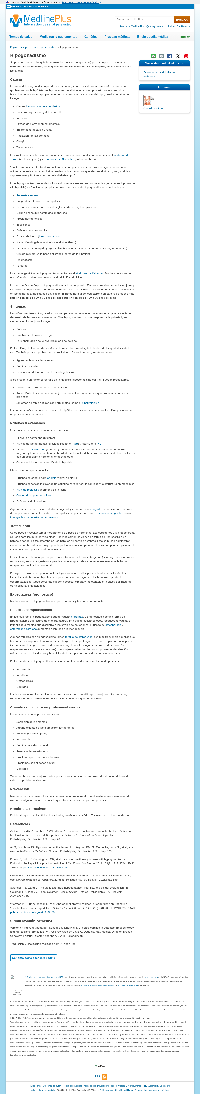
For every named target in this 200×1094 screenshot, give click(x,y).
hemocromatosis (49, 236)
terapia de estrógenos (78, 636)
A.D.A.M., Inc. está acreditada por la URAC (44, 977)
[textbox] (144, 19)
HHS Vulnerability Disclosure (156, 1086)
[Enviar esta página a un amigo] (153, 56)
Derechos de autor (52, 1086)
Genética (90, 36)
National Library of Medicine (43, 1090)
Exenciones (36, 1086)
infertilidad (77, 616)
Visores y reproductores (129, 1086)
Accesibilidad (90, 1086)
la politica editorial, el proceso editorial (98, 985)
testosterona (37, 449)
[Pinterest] (186, 56)
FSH (75, 443)
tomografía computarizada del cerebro (34, 517)
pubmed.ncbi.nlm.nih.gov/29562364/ (46, 867)
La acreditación (151, 977)
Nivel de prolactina (27, 489)
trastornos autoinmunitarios (43, 106)
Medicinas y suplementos (58, 36)
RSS (97, 1076)
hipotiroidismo (90, 402)
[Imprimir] (161, 56)
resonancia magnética (109, 513)
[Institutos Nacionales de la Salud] (9, 7)
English (185, 36)
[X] (178, 56)
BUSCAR (182, 19)
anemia (51, 477)
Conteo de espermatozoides (33, 495)
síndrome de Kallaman (90, 273)
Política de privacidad (72, 1086)
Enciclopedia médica (152, 36)
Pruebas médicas (117, 36)
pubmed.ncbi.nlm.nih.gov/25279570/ (32, 912)
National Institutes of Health (157, 1090)
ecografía (96, 509)
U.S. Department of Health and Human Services (120, 1090)
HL (99, 443)
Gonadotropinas (153, 108)
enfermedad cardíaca (23, 628)
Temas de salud (21, 36)
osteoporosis (113, 624)
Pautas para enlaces (107, 1086)
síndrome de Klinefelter (59, 159)
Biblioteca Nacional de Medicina (30, 6)
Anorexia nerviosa (27, 195)
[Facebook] (169, 56)
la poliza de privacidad (128, 985)
